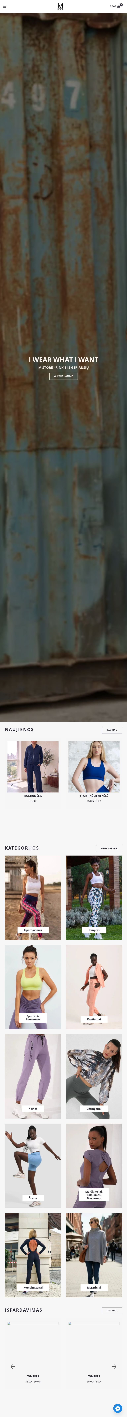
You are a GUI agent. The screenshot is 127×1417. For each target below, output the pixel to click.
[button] (12, 786)
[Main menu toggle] (4, 6)
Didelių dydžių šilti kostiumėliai (94, 795)
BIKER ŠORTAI (94, 1376)
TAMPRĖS (33, 1376)
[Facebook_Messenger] (117, 1408)
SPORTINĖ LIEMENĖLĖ (33, 795)
